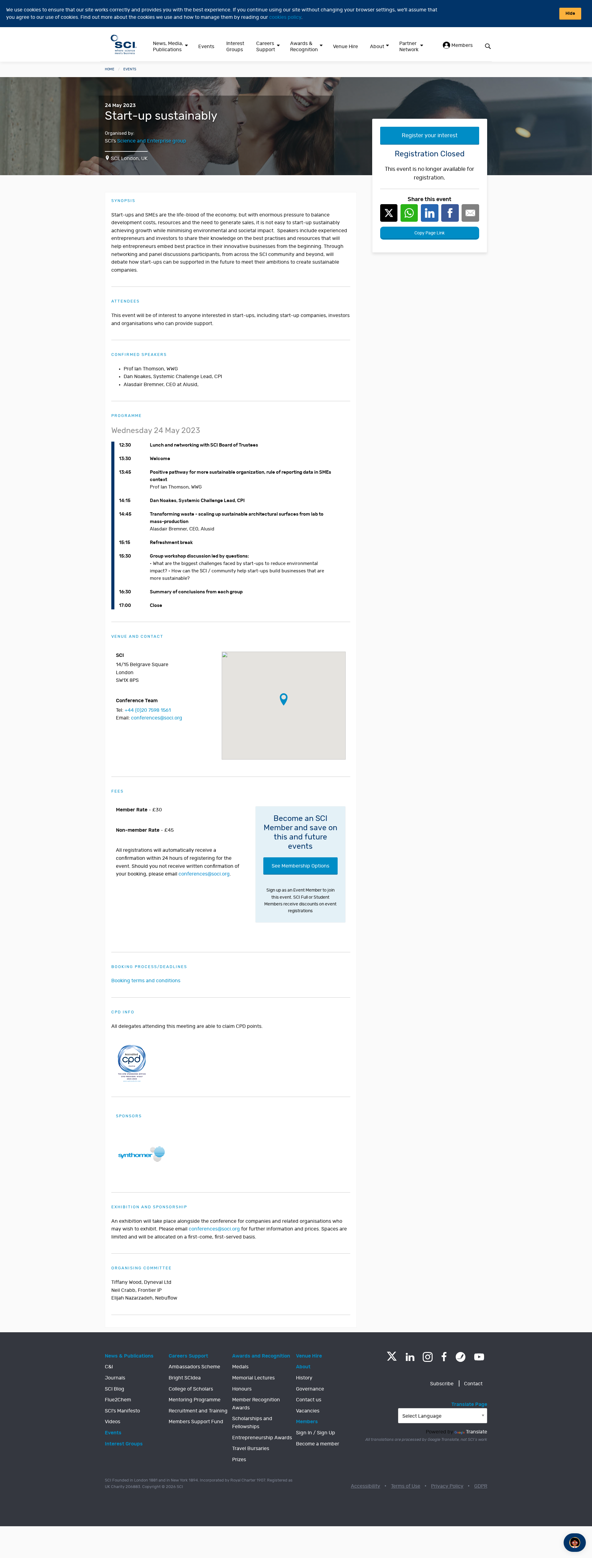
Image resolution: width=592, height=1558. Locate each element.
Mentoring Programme (194, 1399)
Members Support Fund (196, 1421)
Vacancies (307, 1410)
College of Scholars (191, 1389)
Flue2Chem (118, 1399)
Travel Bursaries (250, 1448)
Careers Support (265, 46)
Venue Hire (345, 46)
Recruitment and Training (198, 1410)
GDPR (480, 1486)
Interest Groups (235, 46)
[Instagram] (428, 1357)
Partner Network (408, 46)
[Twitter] (391, 1359)
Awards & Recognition (304, 46)
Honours (242, 1389)
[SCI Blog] (461, 1357)
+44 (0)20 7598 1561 (148, 710)
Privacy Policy (447, 1486)
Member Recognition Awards (256, 1403)
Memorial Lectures (253, 1377)
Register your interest (430, 135)
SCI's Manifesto (122, 1410)
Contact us (308, 1399)
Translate (476, 1431)
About (377, 46)
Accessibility (365, 1486)
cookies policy (285, 17)
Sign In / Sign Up (315, 1432)
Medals (240, 1366)
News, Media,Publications (168, 46)
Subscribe (442, 1383)
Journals (115, 1377)
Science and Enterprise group (151, 140)
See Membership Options (300, 865)
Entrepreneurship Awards (262, 1437)
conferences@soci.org (156, 717)
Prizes (239, 1459)
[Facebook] (444, 1357)
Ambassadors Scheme (194, 1366)
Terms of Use (405, 1486)
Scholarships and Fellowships (252, 1422)
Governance (310, 1389)
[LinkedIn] (410, 1357)
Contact (473, 1383)
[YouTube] (479, 1357)
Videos (112, 1421)
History (304, 1377)
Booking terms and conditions (145, 980)
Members (461, 45)
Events (206, 46)
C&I (109, 1366)
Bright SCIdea (185, 1377)
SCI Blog (114, 1389)
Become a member (317, 1443)
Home (109, 69)
